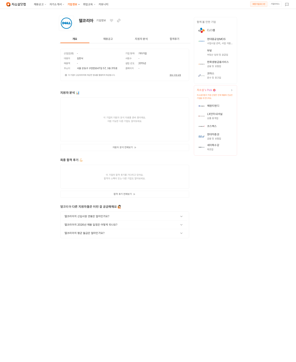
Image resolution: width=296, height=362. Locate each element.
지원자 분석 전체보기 (123, 147)
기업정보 (72, 4)
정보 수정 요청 (175, 75)
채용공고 (39, 4)
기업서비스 (275, 4)
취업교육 (88, 4)
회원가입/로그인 (258, 4)
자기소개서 (56, 4)
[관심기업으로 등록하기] (111, 20)
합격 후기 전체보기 (123, 194)
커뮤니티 (103, 4)
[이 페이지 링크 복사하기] (118, 20)
